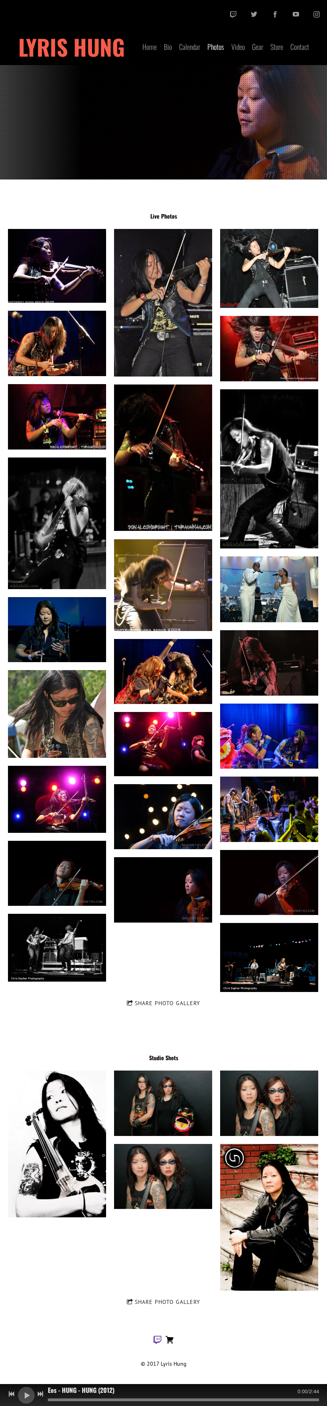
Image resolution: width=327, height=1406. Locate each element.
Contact (299, 46)
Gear (257, 46)
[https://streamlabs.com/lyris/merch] (169, 1341)
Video (238, 46)
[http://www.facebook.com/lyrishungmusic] (275, 14)
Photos (215, 46)
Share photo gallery (167, 1003)
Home (149, 46)
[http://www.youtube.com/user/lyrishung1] (296, 14)
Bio (168, 46)
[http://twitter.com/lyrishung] (254, 14)
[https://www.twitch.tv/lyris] (233, 14)
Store (276, 46)
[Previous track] (11, 1394)
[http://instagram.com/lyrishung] (316, 14)
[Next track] (40, 1394)
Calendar (189, 46)
